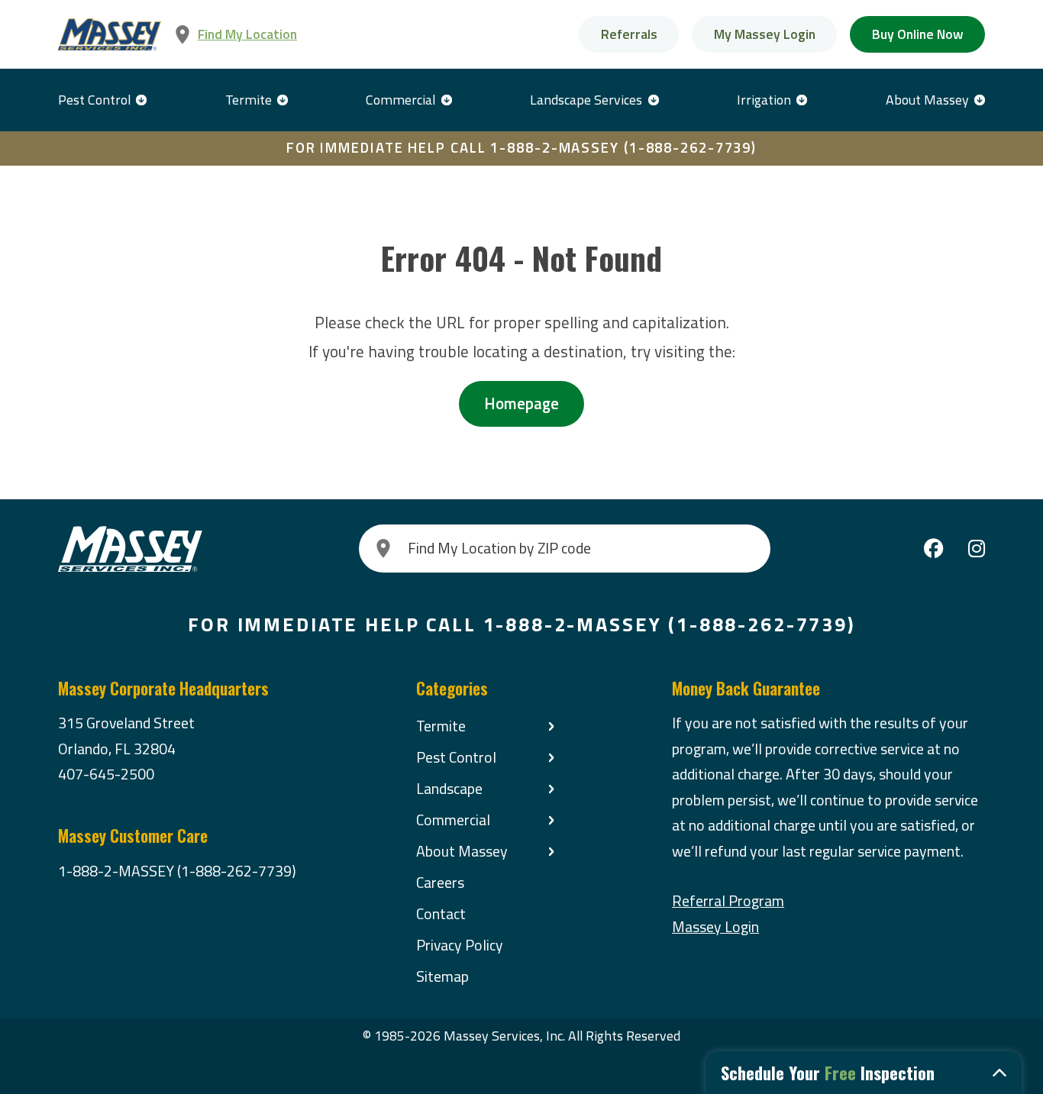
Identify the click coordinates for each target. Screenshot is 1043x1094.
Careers (440, 882)
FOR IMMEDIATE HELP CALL (521, 147)
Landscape (449, 788)
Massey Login (715, 926)
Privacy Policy (459, 945)
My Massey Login (764, 34)
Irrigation (764, 99)
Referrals (629, 34)
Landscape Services (586, 99)
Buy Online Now (918, 34)
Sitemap (442, 976)
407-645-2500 (106, 774)
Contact (441, 913)
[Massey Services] (109, 34)
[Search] (383, 548)
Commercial (400, 99)
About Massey (927, 99)
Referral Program (728, 900)
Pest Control (94, 99)
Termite (248, 99)
